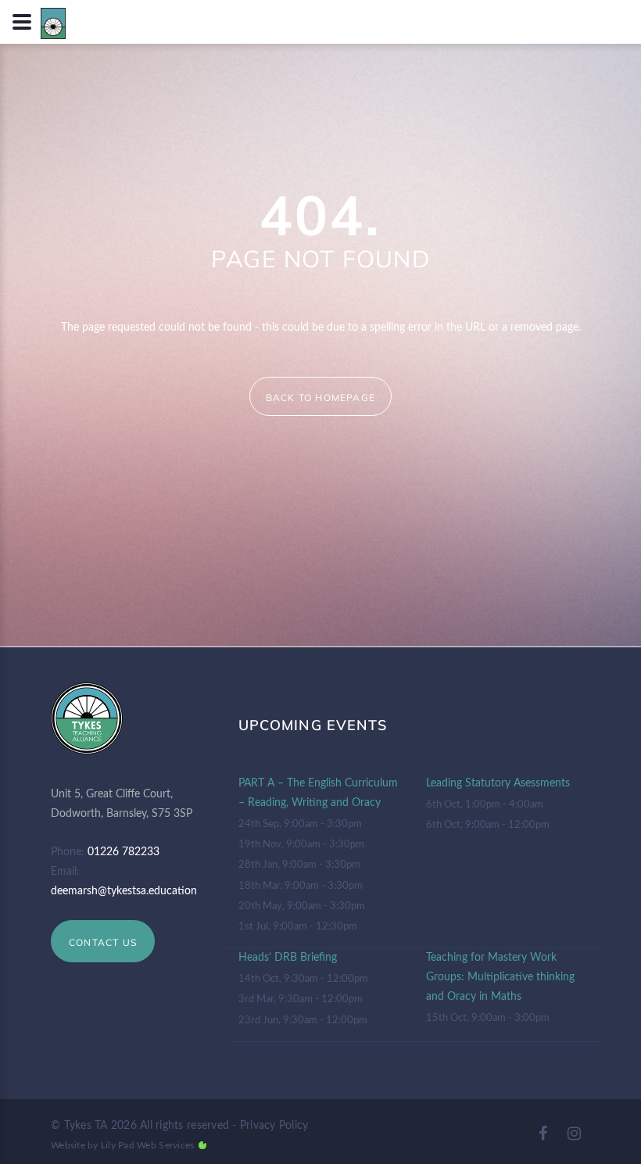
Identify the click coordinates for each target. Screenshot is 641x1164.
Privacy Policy (274, 1125)
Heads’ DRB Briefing (287, 957)
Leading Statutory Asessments (498, 783)
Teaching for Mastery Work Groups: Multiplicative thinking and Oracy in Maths (500, 977)
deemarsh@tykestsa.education (124, 891)
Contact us (103, 942)
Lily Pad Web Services (147, 1145)
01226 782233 (123, 852)
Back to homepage (320, 397)
